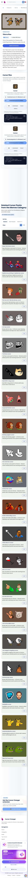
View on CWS (13, 864)
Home (3, 829)
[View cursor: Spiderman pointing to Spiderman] (14, 269)
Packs (3, 834)
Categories (4, 832)
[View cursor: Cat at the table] (14, 619)
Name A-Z (19, 221)
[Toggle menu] (2, 2)
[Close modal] (25, 432)
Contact (18, 875)
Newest (5, 221)
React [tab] (21, 106)
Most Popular (12, 221)
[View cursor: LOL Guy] (14, 323)
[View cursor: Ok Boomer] (14, 485)
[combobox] (14, 2)
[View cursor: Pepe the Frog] (14, 754)
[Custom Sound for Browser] (14, 854)
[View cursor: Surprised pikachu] (14, 727)
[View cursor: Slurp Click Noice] (14, 242)
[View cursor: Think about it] (14, 538)
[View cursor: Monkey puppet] (14, 431)
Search (3, 839)
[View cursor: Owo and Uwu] (14, 458)
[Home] (3, 7)
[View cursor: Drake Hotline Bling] (14, 511)
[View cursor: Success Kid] (14, 592)
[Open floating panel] (25, 875)
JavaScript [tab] (15, 106)
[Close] (25, 843)
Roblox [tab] (15, 108)
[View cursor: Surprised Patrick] (14, 404)
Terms (13, 875)
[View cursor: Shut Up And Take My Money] (14, 296)
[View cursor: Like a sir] (14, 565)
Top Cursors (4, 837)
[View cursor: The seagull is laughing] (14, 646)
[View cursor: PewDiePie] (14, 700)
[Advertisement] (14, 185)
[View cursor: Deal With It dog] (14, 377)
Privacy (9, 875)
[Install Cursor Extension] (23, 2)
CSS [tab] (9, 106)
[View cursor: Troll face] (14, 350)
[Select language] (26, 2)
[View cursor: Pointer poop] (14, 673)
